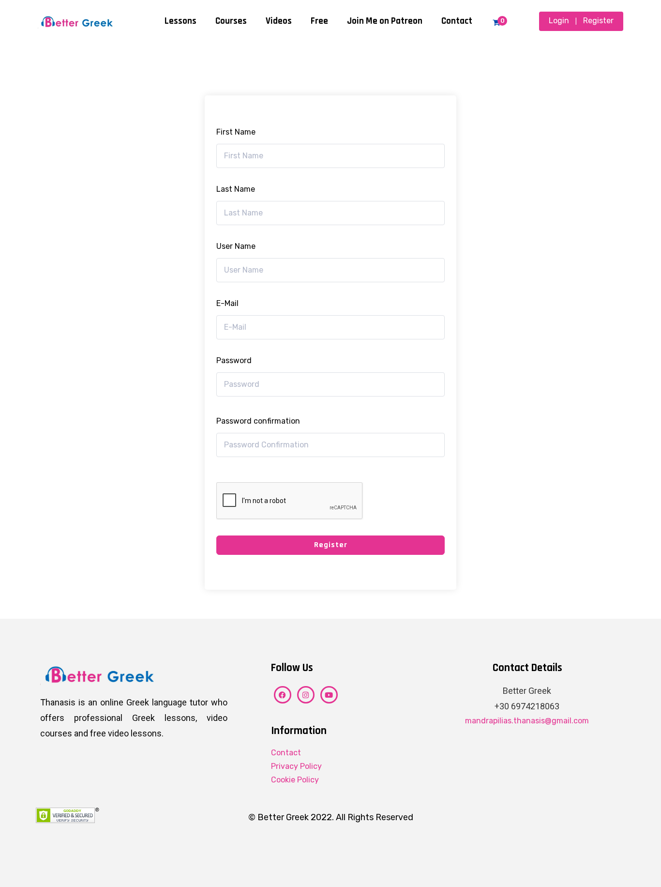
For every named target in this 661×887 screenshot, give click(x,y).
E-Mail (227, 303)
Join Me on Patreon (384, 21)
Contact (456, 21)
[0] (496, 22)
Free (319, 21)
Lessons (180, 21)
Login (559, 20)
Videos (279, 21)
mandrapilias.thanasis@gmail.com (527, 720)
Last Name (235, 189)
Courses (231, 21)
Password (234, 360)
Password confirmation (258, 421)
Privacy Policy (296, 766)
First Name (235, 132)
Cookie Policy (295, 779)
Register (598, 20)
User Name (235, 246)
